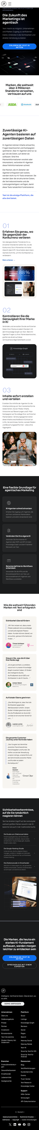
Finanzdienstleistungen (9, 1066)
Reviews (24, 1026)
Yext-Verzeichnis (7, 1037)
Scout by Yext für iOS (28, 1051)
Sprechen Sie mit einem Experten (19, 966)
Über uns (4, 1016)
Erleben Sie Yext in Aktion (19, 46)
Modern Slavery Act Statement (8, 1041)
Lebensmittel (6, 1077)
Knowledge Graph (27, 1023)
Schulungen (25, 1098)
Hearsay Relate (26, 1044)
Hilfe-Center (25, 1094)
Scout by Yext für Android (27, 1056)
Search (23, 1037)
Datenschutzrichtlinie (10, 1117)
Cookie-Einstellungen (29, 1120)
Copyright (15, 1120)
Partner (4, 1026)
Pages (23, 1033)
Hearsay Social (26, 1041)
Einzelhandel (6, 1074)
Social (23, 1030)
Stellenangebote (7, 1019)
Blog (22, 1065)
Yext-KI (23, 1048)
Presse (3, 1023)
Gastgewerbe (6, 1081)
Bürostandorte (6, 1033)
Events (23, 1075)
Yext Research (26, 1083)
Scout (23, 1016)
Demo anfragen (13, 1004)
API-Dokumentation (28, 1101)
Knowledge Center (28, 1086)
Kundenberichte (27, 1072)
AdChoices (6, 1120)
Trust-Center (25, 1079)
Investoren (5, 1030)
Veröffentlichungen (28, 1068)
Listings (24, 1019)
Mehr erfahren (8, 260)
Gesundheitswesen (8, 1070)
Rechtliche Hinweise (27, 1117)
